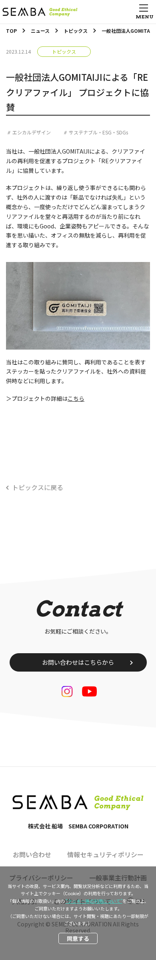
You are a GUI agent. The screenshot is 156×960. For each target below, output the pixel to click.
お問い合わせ (32, 854)
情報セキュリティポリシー (105, 854)
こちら (76, 398)
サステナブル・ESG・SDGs (98, 132)
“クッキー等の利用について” (94, 901)
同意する (78, 938)
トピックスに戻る (37, 487)
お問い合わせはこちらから (78, 662)
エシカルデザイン (31, 132)
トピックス (64, 51)
